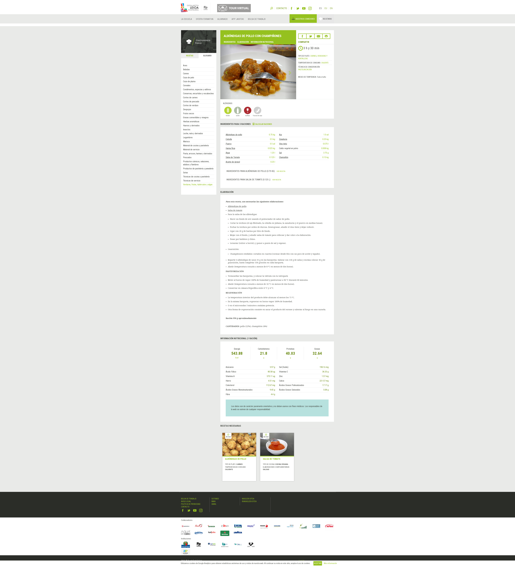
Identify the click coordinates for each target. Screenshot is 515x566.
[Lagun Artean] (290, 526)
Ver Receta (281, 171)
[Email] (318, 36)
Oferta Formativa (204, 19)
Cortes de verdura (190, 105)
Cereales (186, 85)
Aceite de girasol (233, 162)
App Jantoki (238, 19)
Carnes (186, 73)
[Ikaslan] (237, 544)
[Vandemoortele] (277, 526)
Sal (280, 152)
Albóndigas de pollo (234, 134)
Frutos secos (188, 113)
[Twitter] (297, 8)
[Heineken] (211, 526)
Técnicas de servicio (191, 180)
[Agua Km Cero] (185, 533)
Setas (185, 172)
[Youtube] (304, 8)
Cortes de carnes (190, 97)
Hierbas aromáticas (191, 121)
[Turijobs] (211, 532)
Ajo (280, 134)
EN (331, 8)
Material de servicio (191, 149)
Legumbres (188, 137)
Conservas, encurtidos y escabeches (198, 93)
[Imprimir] (326, 36)
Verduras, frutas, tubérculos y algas (197, 184)
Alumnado (222, 19)
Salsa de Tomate (233, 157)
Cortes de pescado (191, 101)
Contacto (185, 507)
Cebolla (229, 139)
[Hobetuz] (224, 544)
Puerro (228, 144)
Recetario (327, 19)
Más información (330, 563)
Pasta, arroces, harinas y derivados (197, 153)
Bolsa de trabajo (257, 19)
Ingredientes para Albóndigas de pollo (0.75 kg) (250, 171)
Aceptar (317, 563)
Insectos (186, 129)
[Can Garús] (303, 526)
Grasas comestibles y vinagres (196, 117)
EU (326, 8)
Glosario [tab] (207, 56)
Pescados (187, 157)
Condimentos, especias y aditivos (197, 89)
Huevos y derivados (191, 125)
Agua (228, 152)
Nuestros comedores (305, 19)
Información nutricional (262, 42)
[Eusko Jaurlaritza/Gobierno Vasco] (185, 544)
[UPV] (251, 544)
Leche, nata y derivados (193, 133)
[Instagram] (310, 8)
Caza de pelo (188, 77)
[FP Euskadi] (198, 544)
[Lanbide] (211, 544)
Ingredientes (230, 42)
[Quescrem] (198, 533)
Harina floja (230, 148)
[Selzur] (251, 526)
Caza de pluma (189, 81)
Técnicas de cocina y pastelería (196, 176)
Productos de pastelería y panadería (198, 168)
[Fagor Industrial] (264, 526)
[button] (226, 71)
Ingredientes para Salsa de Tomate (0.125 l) (248, 179)
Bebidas (186, 69)
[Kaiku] (237, 526)
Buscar (272, 8)
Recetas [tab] (189, 56)
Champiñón (283, 157)
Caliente (325, 63)
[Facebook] (291, 8)
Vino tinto (283, 144)
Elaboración (243, 42)
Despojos (187, 109)
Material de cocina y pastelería (196, 145)
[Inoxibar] (329, 526)
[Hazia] (198, 526)
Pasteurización (305, 70)
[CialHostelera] (224, 526)
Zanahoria (283, 139)
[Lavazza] (237, 532)
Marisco (186, 141)
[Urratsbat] (185, 552)
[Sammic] (185, 526)
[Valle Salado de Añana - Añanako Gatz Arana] (316, 526)
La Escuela (186, 19)
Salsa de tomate (235, 210)
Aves (185, 65)
